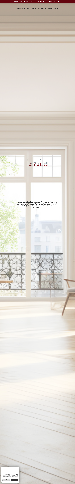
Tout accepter (14, 479)
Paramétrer (6, 479)
